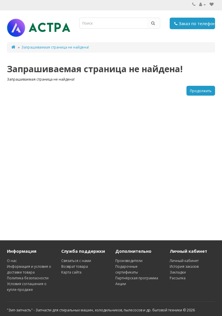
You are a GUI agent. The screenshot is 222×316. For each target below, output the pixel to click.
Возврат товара (74, 266)
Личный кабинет (184, 260)
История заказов (184, 266)
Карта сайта (71, 272)
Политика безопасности (28, 278)
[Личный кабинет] (202, 4)
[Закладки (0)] (212, 4)
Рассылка (178, 278)
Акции (120, 283)
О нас (12, 260)
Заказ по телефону (196, 23)
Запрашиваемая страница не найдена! (55, 47)
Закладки (178, 272)
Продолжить (201, 90)
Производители (129, 260)
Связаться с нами (76, 260)
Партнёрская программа (136, 278)
